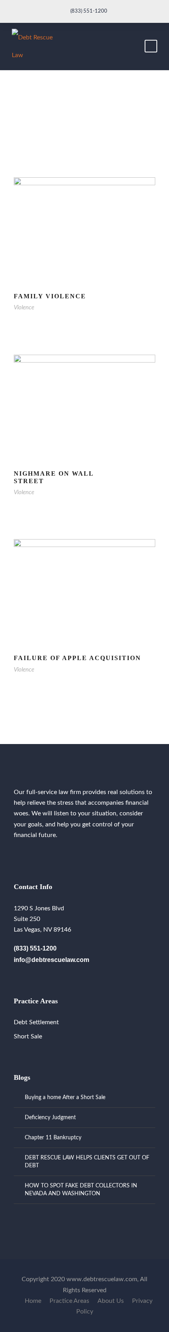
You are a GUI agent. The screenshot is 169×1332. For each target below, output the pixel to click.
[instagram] (28, 853)
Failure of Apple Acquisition (77, 658)
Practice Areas (69, 1301)
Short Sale (28, 1036)
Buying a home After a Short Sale (65, 1097)
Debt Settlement (36, 1022)
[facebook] (16, 853)
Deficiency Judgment (50, 1117)
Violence (24, 308)
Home (33, 1301)
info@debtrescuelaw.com (51, 959)
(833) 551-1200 (88, 11)
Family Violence (50, 296)
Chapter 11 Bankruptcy (53, 1137)
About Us (110, 1301)
